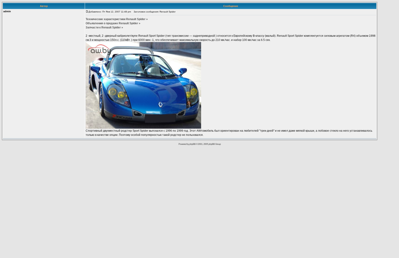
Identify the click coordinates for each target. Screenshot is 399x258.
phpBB (192, 144)
